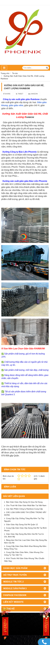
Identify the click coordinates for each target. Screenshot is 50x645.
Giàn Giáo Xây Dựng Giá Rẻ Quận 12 (22, 524)
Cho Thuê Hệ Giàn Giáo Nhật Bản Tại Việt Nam (26, 505)
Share (7, 94)
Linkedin (34, 94)
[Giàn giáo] (5, 624)
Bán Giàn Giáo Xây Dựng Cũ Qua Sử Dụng (24, 502)
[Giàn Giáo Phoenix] (44, 624)
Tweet (20, 94)
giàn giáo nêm (16, 105)
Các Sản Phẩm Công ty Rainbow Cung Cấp (24, 509)
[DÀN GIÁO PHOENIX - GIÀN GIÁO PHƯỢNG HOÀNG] (25, 64)
